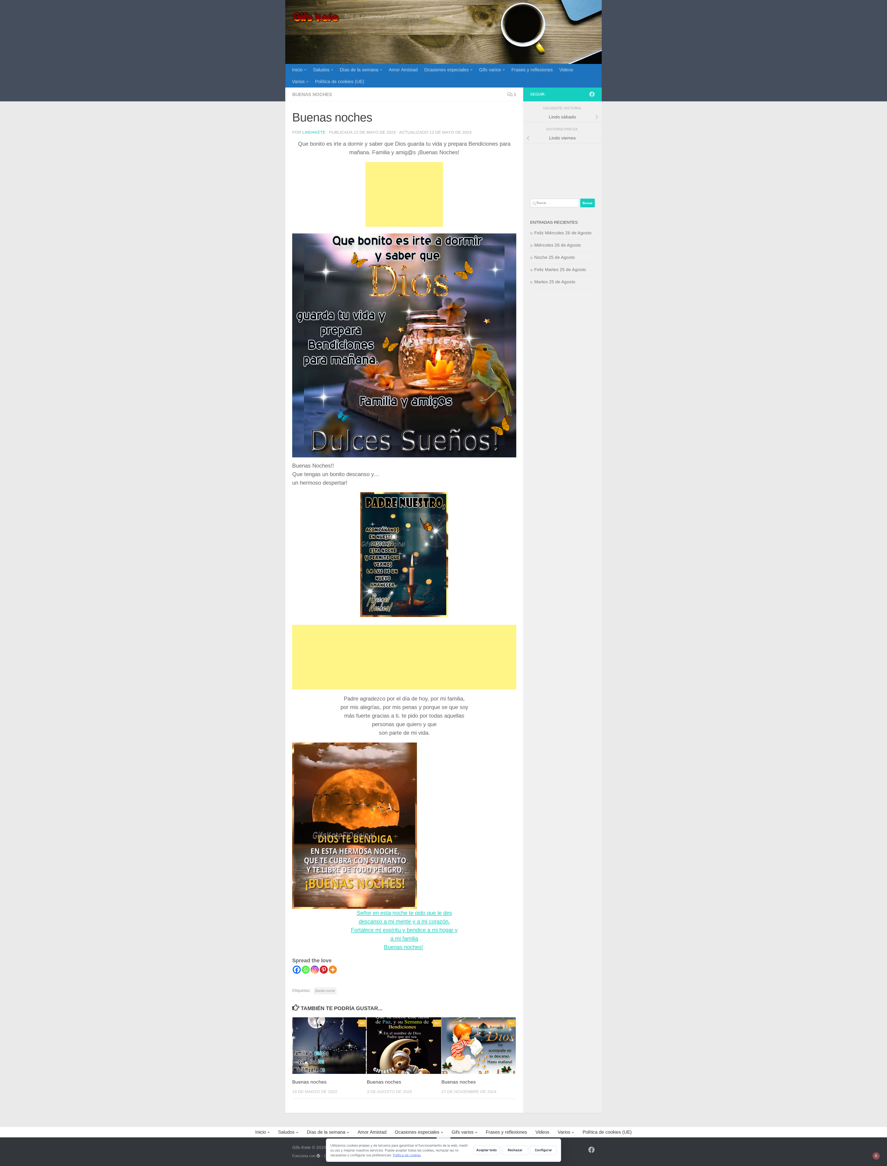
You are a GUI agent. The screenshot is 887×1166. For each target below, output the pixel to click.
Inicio (297, 69)
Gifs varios (490, 69)
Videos (566, 69)
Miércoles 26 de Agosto (557, 245)
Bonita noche (325, 991)
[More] (333, 970)
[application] (354, 826)
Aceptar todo (486, 1150)
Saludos (321, 69)
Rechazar (515, 1150)
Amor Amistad (403, 69)
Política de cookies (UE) (339, 81)
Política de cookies (407, 1155)
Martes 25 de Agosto (554, 281)
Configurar (543, 1150)
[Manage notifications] (876, 1156)
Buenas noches (312, 94)
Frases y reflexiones (532, 69)
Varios (298, 81)
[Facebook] (297, 970)
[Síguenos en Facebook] (592, 94)
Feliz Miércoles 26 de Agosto (563, 232)
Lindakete (313, 132)
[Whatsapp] (306, 970)
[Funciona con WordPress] (318, 1156)
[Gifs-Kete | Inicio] (316, 17)
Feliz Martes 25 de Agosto (560, 269)
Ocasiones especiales (446, 69)
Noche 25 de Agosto (554, 257)
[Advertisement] (404, 194)
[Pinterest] (324, 970)
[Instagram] (315, 970)
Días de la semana (359, 69)
